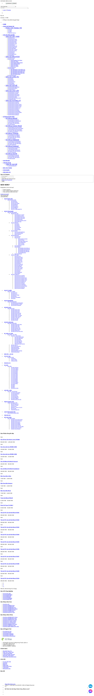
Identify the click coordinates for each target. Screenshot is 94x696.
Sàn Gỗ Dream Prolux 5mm (13, 94)
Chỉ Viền (10, 31)
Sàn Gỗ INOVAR (7, 597)
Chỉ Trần (10, 30)
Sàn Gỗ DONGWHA (7, 594)
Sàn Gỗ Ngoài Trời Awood (13, 119)
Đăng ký (5, 664)
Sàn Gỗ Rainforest (12, 67)
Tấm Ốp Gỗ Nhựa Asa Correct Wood (15, 128)
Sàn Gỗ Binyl (10, 79)
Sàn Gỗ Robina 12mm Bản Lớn (18, 69)
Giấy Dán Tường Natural (15, 423)
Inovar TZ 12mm (14, 65)
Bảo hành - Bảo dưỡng (8, 655)
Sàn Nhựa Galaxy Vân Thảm (16, 315)
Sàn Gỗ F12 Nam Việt (12, 46)
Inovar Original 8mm (15, 63)
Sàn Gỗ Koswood (14, 205)
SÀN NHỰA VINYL (11, 308)
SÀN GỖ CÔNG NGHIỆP (12, 212)
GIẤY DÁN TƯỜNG (11, 418)
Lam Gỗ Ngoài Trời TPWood (14, 135)
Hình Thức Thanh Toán (8, 652)
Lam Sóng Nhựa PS (12, 165)
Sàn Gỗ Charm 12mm (12, 40)
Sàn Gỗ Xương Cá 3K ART (13, 102)
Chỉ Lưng (10, 29)
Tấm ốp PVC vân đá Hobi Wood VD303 (10, 527)
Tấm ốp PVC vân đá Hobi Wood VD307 (10, 556)
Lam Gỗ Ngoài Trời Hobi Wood (14, 142)
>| (3, 586)
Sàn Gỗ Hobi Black (12, 48)
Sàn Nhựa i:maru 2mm (15, 317)
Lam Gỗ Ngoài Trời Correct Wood (15, 129)
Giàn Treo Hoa (13, 406)
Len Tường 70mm (14, 374)
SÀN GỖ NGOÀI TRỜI (12, 199)
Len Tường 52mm (14, 372)
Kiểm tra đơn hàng (7, 666)
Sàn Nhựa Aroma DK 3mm (16, 313)
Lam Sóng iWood (18, 339)
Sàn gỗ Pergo (11, 82)
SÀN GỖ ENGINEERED (12, 301)
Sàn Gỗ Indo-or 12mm (12, 49)
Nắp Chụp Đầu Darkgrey (6, 483)
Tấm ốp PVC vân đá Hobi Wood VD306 (10, 549)
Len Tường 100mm (14, 382)
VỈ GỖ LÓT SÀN (11, 357)
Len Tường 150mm (14, 369)
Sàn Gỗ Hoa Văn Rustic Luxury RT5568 (10, 439)
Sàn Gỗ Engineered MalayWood (17, 302)
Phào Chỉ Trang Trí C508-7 (7, 505)
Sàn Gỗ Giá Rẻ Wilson (12, 88)
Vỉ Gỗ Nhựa (13, 358)
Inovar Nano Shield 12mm (17, 62)
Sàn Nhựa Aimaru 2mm (15, 309)
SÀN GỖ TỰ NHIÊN (11, 291)
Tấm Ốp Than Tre (14, 345)
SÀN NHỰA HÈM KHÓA (12, 323)
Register (9, 10)
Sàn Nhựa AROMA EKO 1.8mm (10, 608)
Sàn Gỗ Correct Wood (15, 203)
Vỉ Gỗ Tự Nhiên (14, 359)
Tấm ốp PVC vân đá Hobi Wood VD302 (10, 520)
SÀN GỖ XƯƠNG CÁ (13, 100)
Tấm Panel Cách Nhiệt (12, 148)
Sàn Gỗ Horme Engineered (16, 305)
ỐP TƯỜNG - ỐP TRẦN (12, 334)
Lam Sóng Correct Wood (15, 392)
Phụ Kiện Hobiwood (12, 144)
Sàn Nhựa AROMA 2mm (8, 606)
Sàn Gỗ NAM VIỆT (7, 599)
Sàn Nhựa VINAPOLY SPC (9, 625)
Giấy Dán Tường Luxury (15, 421)
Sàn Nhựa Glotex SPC (15, 326)
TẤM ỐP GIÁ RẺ (11, 164)
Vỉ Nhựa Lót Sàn (14, 360)
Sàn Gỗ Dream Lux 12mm (13, 92)
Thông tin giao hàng (7, 653)
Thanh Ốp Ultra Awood (15, 351)
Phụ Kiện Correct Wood (13, 131)
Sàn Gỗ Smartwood (12, 75)
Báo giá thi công (6, 668)
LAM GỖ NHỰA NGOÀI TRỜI (13, 413)
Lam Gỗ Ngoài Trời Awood (13, 122)
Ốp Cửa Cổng (13, 408)
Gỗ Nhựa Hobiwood (12, 140)
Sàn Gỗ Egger (11, 80)
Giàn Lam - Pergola (14, 405)
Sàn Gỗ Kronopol (11, 81)
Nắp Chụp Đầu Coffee (6, 476)
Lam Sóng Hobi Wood (19, 338)
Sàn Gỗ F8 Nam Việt (12, 47)
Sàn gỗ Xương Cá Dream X (13, 108)
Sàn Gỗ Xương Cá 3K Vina (13, 103)
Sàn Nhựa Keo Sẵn (14, 318)
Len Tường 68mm (14, 373)
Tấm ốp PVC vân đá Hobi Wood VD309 (10, 571)
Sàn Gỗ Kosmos (11, 51)
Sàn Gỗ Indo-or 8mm (12, 50)
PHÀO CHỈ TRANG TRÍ (14, 28)
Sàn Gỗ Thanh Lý (11, 89)
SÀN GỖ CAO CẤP (12, 91)
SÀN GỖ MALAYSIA (13, 56)
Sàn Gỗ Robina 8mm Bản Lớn (17, 71)
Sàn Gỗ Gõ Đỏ (13, 296)
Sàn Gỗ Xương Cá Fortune (13, 110)
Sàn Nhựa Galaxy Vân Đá (16, 316)
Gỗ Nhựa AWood (11, 118)
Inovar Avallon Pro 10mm (16, 60)
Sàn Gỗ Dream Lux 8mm (13, 93)
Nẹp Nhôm (13, 384)
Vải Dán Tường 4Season (15, 428)
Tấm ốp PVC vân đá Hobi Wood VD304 (10, 534)
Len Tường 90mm (14, 380)
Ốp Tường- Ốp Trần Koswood (14, 151)
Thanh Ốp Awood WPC (15, 348)
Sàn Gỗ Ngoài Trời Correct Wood (15, 127)
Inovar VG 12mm (14, 66)
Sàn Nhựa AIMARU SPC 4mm (10, 624)
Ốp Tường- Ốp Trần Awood (13, 123)
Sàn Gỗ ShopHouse (12, 54)
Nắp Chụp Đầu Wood (6, 490)
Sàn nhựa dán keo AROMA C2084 (9, 454)
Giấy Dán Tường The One (16, 425)
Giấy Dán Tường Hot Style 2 (16, 420)
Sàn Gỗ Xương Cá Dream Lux (14, 107)
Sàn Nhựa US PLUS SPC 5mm (17, 331)
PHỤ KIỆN (10, 366)
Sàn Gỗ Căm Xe (14, 292)
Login (4, 10)
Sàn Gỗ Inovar (11, 59)
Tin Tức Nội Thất (7, 661)
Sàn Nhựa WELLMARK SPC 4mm (11, 626)
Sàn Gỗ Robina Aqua (15, 74)
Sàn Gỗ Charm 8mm (12, 41)
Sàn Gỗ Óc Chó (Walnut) (15, 297)
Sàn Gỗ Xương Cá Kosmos (13, 113)
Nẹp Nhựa (13, 385)
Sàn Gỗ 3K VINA (7, 593)
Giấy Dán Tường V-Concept (16, 427)
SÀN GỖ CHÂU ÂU (12, 77)
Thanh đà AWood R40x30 (7, 498)
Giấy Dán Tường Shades (15, 424)
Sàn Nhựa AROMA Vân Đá (9, 610)
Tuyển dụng (5, 667)
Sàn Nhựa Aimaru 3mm (15, 310)
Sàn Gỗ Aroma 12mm (12, 39)
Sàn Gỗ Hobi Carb (12, 99)
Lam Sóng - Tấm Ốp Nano (16, 335)
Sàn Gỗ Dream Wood (12, 96)
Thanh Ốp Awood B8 (15, 347)
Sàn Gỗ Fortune (11, 58)
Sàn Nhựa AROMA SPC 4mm (10, 618)
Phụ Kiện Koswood (12, 152)
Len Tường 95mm (14, 381)
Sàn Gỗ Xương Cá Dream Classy (15, 105)
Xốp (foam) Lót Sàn (14, 388)
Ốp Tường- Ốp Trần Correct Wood (15, 130)
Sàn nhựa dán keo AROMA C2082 (9, 446)
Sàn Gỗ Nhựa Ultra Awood (9, 636)
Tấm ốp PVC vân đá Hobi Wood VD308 (10, 563)
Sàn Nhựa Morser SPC (15, 330)
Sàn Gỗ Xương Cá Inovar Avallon (15, 112)
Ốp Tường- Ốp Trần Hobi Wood (14, 143)
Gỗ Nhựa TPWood (12, 133)
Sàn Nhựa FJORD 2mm (8, 611)
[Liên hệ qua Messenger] (90, 691)
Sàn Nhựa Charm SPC (15, 325)
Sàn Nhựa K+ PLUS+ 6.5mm (9, 620)
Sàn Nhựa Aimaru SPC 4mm (16, 324)
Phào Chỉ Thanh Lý (12, 32)
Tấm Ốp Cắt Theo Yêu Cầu (20, 343)
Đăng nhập (5, 665)
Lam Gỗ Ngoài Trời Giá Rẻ (13, 156)
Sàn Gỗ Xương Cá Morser (13, 114)
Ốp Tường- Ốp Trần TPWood (14, 137)
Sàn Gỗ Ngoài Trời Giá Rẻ (13, 155)
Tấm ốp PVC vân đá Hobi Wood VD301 (10, 512)
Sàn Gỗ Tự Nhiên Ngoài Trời (16, 209)
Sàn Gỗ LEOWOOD (7, 598)
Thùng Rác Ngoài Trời (15, 409)
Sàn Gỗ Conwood (14, 202)
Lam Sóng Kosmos (18, 340)
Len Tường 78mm (14, 376)
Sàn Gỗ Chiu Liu (14, 293)
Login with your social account (8, 178)
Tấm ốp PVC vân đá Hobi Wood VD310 (10, 578)
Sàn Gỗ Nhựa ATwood (8, 633)
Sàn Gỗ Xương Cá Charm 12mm (14, 104)
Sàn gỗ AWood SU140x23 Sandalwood (10, 468)
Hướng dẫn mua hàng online (9, 656)
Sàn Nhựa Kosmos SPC (15, 327)
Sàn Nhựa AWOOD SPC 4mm (10, 619)
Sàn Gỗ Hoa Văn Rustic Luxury (14, 97)
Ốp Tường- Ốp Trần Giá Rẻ (13, 157)
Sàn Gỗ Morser (11, 52)
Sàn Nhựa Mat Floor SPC (16, 329)
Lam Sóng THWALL (18, 342)
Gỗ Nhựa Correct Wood (14, 126)
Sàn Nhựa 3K (6, 604)
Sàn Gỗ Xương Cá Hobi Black (14, 111)
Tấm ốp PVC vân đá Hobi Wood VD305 (10, 541)
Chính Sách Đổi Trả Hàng (9, 654)
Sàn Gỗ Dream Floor (12, 42)
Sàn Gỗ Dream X (11, 44)
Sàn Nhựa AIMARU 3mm (9, 605)
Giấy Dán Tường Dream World (16, 419)
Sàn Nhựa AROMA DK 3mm (9, 607)
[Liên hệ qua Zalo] (90, 686)
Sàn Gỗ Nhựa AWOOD (8, 634)
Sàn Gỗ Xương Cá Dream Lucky (14, 106)
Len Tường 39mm (14, 383)
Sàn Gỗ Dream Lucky (12, 43)
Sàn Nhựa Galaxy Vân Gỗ (16, 314)
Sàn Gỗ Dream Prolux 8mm (13, 95)
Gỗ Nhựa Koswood (12, 146)
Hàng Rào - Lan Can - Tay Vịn (16, 407)
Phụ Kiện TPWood (12, 138)
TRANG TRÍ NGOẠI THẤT (12, 402)
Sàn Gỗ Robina (11, 68)
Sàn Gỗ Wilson (11, 55)
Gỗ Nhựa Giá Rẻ (11, 153)
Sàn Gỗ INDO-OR (7, 595)
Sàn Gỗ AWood (14, 201)
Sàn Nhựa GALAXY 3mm (9, 612)
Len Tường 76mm (14, 375)
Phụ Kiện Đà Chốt (7, 631)
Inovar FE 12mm (14, 61)
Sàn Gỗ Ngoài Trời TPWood (14, 134)
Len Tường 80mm (14, 378)
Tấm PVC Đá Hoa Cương (16, 346)
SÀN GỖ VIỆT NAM (12, 36)
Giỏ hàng (5, 662)
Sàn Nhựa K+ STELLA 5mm (9, 621)
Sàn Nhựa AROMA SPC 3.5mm (10, 617)
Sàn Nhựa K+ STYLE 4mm (9, 623)
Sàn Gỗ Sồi (13, 298)
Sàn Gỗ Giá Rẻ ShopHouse (13, 86)
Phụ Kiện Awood (11, 124)
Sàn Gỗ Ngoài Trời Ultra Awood (14, 120)
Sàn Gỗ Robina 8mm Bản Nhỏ (18, 73)
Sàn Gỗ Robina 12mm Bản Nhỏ (18, 70)
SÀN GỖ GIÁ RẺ (11, 85)
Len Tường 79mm (14, 377)
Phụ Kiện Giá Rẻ (11, 158)
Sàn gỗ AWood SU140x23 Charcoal (9, 461)
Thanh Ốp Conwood (14, 349)
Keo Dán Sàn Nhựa (14, 367)
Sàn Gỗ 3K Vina (11, 37)
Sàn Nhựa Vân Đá (14, 320)
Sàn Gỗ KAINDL (11, 84)
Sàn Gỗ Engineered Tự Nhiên (16, 304)
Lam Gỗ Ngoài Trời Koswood (14, 149)
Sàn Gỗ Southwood (14, 206)
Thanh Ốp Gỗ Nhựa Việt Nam (16, 350)
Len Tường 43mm (14, 370)
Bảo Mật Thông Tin (7, 651)
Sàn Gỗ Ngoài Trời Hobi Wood (14, 141)
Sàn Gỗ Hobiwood (14, 204)
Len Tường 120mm (14, 368)
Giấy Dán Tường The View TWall (17, 426)
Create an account (5, 194)
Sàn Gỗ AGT (10, 78)
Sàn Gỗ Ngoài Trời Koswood (14, 147)
